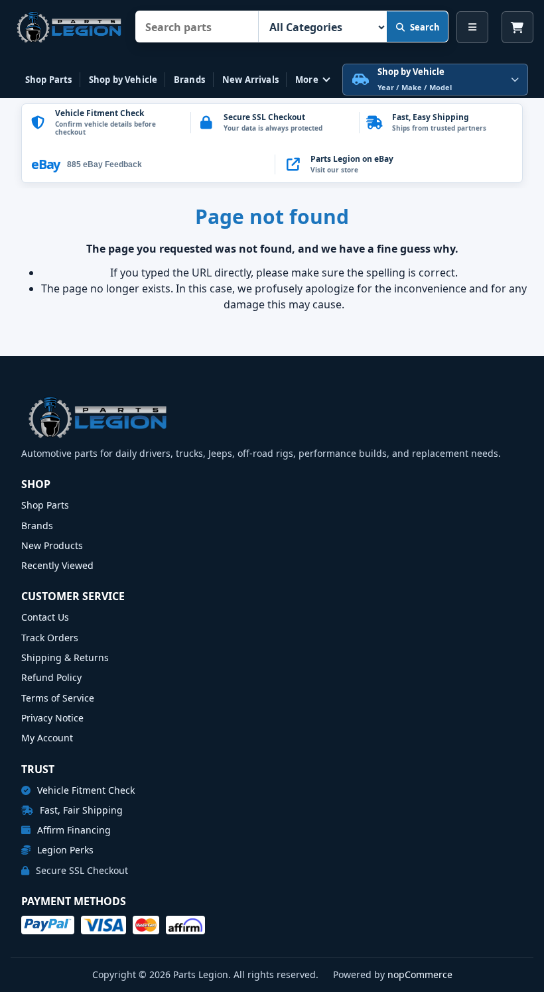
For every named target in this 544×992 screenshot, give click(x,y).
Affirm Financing (72, 830)
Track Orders (49, 637)
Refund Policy (51, 677)
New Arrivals (250, 80)
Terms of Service (57, 698)
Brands (189, 80)
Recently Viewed (57, 565)
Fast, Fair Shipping (80, 810)
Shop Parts (48, 80)
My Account (47, 737)
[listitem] (398, 164)
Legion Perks (64, 849)
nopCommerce (419, 974)
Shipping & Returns (65, 657)
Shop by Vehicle (123, 80)
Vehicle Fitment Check (84, 790)
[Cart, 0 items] (517, 27)
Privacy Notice (52, 718)
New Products (52, 545)
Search (425, 27)
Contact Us (45, 617)
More (306, 80)
